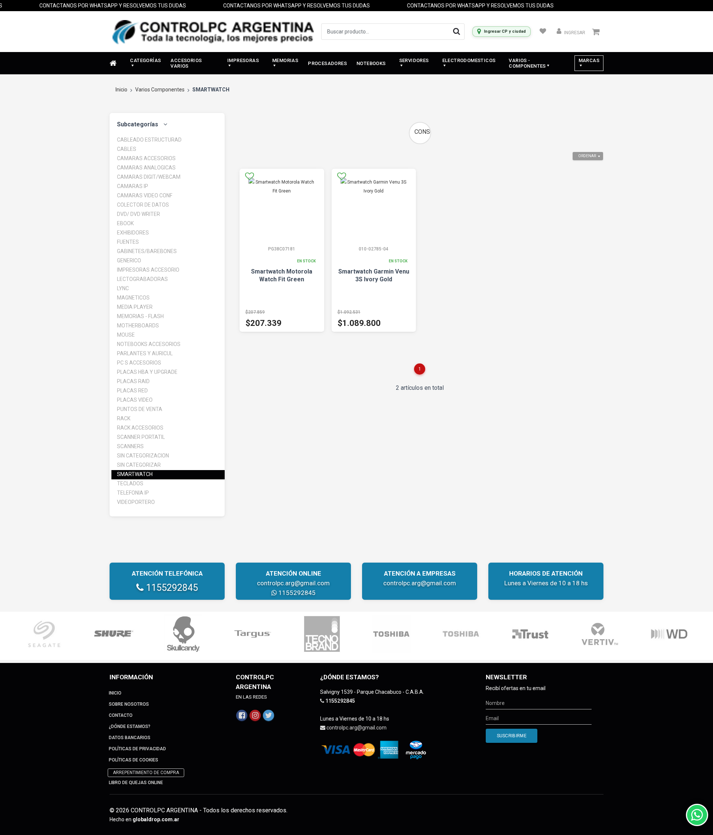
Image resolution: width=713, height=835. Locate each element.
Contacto (121, 715)
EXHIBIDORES (133, 233)
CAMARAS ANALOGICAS (146, 168)
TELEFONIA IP (133, 493)
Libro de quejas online (136, 782)
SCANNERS (130, 446)
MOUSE (126, 335)
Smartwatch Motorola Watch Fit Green (281, 275)
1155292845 (171, 587)
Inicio (121, 90)
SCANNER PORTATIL (141, 437)
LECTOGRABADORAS (142, 279)
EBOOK (125, 223)
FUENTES (128, 242)
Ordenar (587, 156)
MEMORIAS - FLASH (140, 316)
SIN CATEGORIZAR (139, 465)
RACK (123, 418)
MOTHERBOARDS (138, 326)
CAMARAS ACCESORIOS (146, 158)
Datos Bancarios (129, 737)
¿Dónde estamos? (129, 726)
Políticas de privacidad (137, 748)
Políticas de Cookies (133, 760)
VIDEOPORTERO (136, 502)
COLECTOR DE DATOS (143, 205)
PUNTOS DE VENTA (139, 409)
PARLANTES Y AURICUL (145, 353)
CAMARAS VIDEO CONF (144, 195)
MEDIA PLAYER (135, 307)
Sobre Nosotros (129, 704)
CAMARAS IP (132, 186)
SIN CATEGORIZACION (143, 456)
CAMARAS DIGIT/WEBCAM (148, 177)
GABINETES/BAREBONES (147, 251)
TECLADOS (130, 483)
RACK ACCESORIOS (140, 428)
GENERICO (129, 260)
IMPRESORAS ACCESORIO (148, 270)
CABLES (126, 149)
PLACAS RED (132, 391)
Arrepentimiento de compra (146, 772)
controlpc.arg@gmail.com (293, 583)
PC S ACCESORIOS (139, 363)
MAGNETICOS (133, 298)
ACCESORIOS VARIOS (186, 63)
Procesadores (327, 63)
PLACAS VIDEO (135, 400)
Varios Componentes (160, 90)
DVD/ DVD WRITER (138, 214)
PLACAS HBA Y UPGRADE (147, 372)
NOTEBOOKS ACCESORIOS (148, 344)
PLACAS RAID (133, 381)
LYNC (123, 288)
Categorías (145, 60)
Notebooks (371, 63)
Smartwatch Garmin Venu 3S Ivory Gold (373, 275)
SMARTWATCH (135, 474)
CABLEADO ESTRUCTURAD (149, 140)
